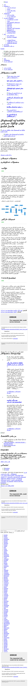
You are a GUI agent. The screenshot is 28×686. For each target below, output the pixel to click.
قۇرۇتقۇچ (9, 25)
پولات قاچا (9, 26)
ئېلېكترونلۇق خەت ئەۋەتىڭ (7, 485)
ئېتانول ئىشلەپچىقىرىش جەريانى (9, 312)
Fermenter (9, 24)
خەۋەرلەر (6, 44)
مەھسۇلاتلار (7, 13)
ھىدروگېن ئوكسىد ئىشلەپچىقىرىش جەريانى (11, 310)
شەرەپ (9, 12)
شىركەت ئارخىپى (11, 7)
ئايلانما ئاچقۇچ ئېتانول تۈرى (7, 475)
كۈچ (5, 34)
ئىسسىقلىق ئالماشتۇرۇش (13, 22)
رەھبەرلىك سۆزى (11, 10)
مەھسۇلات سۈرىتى (9, 18)
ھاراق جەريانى (10, 15)
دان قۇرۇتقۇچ (10, 29)
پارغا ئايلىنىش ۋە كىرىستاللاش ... (12, 115)
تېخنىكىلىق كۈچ (10, 35)
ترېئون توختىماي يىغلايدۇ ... (15, 107)
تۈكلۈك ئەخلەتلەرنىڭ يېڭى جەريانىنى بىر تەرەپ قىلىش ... (15, 364)
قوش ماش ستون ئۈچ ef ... (15, 80)
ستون (8, 21)
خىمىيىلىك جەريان (11, 16)
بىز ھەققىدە (7, 6)
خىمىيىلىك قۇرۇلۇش (12, 43)
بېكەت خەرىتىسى (5, 474)
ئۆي (5, 4)
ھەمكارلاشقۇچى (11, 40)
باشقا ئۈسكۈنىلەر (11, 32)
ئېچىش (8, 9)
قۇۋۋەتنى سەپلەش (12, 37)
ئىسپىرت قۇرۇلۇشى (12, 41)
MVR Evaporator (11, 31)
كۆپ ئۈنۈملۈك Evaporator (13, 28)
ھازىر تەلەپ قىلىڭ (5, 461)
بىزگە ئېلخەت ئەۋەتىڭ (6, 155)
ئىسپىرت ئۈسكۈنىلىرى (12, 19)
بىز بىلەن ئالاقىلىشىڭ (9, 46)
